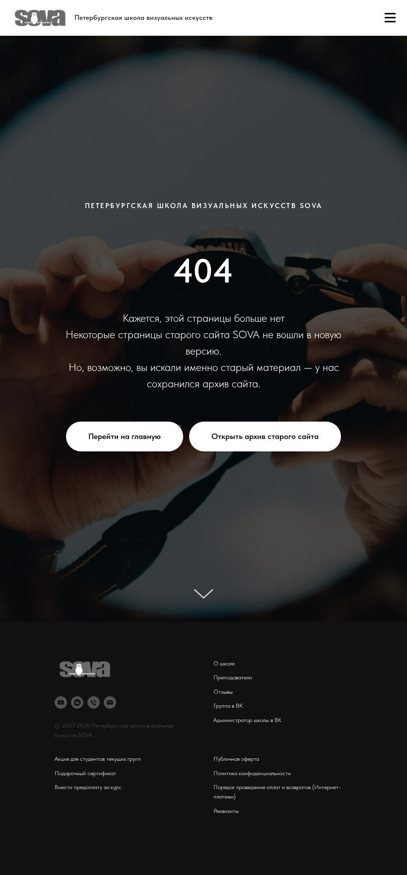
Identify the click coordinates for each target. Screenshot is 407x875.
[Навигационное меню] (390, 18)
